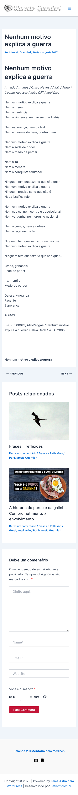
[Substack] (42, 760)
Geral (12, 530)
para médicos (39, 751)
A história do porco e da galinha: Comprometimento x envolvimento (38, 513)
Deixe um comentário (22, 453)
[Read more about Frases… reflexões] (39, 421)
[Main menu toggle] (69, 8)
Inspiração (24, 530)
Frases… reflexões (26, 446)
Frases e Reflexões (50, 453)
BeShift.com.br (61, 786)
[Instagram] (36, 760)
